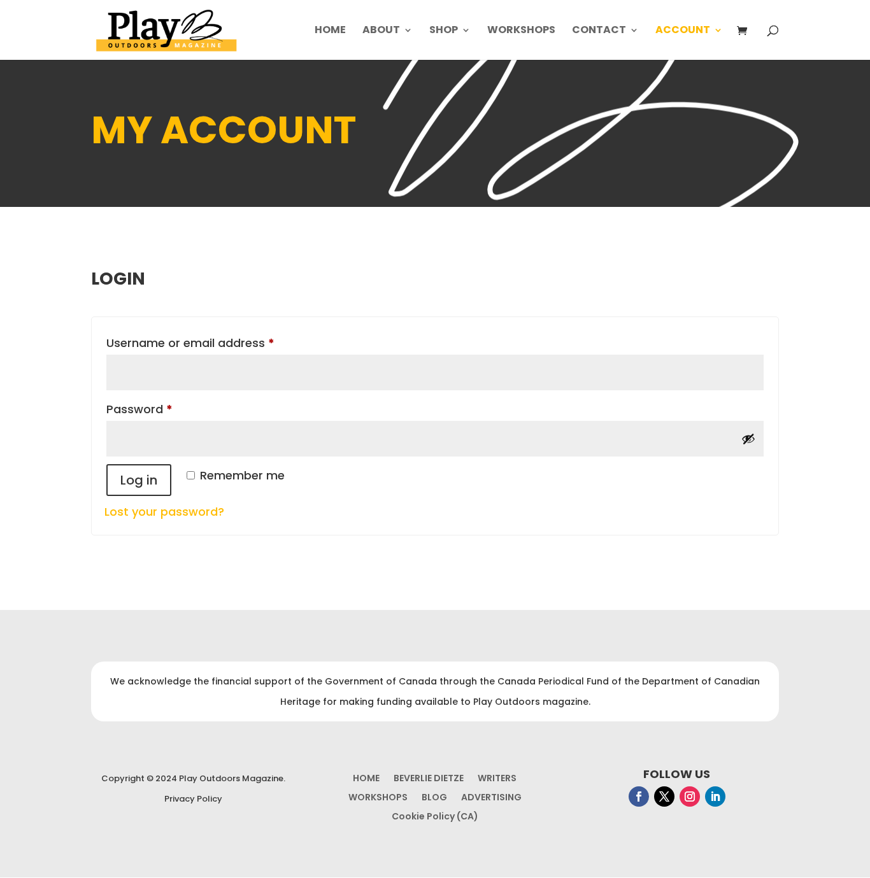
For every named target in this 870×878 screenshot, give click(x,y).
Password (164, 408)
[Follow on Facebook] (639, 796)
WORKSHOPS (378, 798)
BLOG (434, 798)
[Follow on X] (664, 796)
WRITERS (497, 779)
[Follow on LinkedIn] (715, 796)
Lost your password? (164, 512)
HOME (366, 779)
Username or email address (215, 342)
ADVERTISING (491, 798)
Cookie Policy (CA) (435, 817)
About (381, 31)
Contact (599, 31)
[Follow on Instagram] (690, 796)
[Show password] (748, 439)
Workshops (521, 31)
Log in (138, 480)
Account (682, 31)
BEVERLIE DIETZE (429, 779)
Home (330, 31)
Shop (443, 31)
